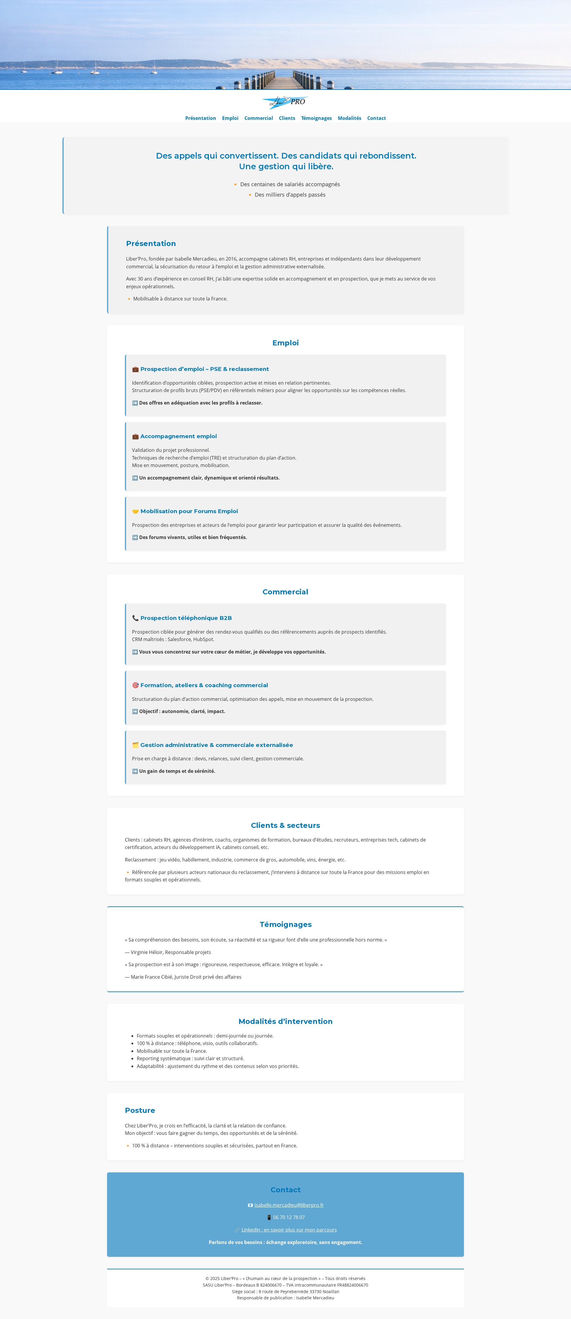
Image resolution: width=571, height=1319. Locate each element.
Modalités (349, 118)
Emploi (230, 118)
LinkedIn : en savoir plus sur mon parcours (289, 1229)
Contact (376, 118)
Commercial (258, 118)
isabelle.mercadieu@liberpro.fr (289, 1205)
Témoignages (316, 118)
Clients (287, 118)
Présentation (200, 118)
